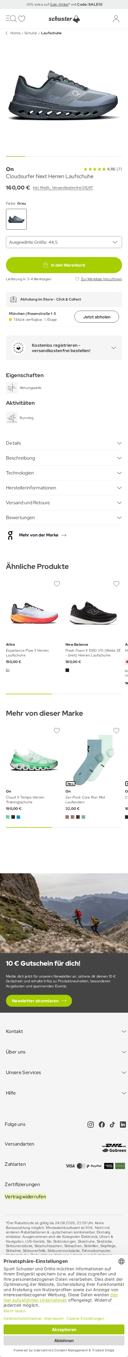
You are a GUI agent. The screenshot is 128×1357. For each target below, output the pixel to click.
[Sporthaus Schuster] (64, 19)
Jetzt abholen (96, 317)
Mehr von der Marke (38, 535)
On (10, 169)
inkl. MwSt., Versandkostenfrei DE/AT (63, 187)
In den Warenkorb (68, 265)
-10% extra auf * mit (64, 4)
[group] (64, 96)
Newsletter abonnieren (35, 1000)
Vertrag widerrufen (25, 1196)
